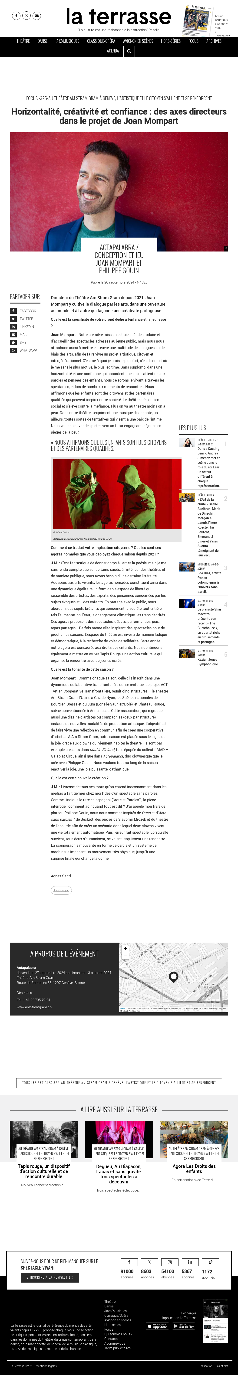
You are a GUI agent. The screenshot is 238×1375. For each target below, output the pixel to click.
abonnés (127, 1274)
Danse (42, 41)
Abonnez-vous (114, 1343)
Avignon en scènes (138, 41)
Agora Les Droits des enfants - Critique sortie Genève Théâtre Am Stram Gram (189, 1125)
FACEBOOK (27, 311)
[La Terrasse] (119, 15)
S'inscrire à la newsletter (50, 1277)
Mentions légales (46, 1366)
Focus (193, 41)
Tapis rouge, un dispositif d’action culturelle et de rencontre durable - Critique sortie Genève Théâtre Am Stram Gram (42, 1128)
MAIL (23, 334)
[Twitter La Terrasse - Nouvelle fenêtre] (26, 15)
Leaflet (122, 1008)
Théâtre (23, 41)
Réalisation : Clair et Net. (214, 1366)
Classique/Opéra (101, 41)
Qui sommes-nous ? (118, 1334)
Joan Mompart (61, 890)
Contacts (111, 1338)
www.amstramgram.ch (34, 1007)
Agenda (113, 51)
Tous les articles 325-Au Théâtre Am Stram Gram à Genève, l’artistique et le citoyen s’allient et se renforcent (119, 1083)
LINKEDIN (26, 326)
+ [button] (125, 949)
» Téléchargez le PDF (222, 36)
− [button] (125, 956)
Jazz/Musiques (67, 41)
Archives (213, 41)
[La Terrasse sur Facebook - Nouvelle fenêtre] (16, 16)
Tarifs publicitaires (117, 1348)
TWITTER (26, 319)
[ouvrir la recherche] (129, 51)
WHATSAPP (28, 350)
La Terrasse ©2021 (22, 1366)
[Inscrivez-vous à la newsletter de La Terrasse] (37, 16)
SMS (22, 342)
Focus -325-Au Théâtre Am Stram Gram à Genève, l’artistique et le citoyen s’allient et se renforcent (119, 98)
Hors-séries (171, 41)
